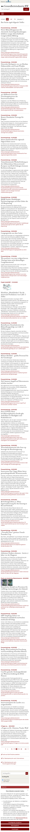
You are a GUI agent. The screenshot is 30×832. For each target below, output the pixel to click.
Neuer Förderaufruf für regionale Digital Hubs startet (12, 141)
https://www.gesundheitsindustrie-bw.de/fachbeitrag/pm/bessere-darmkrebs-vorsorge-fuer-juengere (12, 131)
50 (11, 19)
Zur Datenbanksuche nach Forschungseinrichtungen (9, 763)
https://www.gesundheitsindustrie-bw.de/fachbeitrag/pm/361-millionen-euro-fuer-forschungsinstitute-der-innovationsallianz (14, 108)
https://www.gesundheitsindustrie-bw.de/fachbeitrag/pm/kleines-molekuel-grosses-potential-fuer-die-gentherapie (14, 372)
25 (8, 19)
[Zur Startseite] (15, 6)
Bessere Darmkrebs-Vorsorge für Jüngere (12, 118)
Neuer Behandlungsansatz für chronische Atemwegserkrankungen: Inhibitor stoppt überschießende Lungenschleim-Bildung (13, 33)
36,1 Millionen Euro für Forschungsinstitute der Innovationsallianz (9, 96)
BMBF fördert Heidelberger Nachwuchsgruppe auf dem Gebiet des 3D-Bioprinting (14, 201)
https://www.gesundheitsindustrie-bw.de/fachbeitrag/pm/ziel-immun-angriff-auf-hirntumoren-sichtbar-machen (13, 403)
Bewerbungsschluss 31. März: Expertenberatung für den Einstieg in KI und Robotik (14, 504)
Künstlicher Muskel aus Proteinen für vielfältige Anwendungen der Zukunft (14, 588)
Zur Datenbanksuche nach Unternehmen (13, 758)
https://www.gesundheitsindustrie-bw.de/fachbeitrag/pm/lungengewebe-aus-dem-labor (14, 249)
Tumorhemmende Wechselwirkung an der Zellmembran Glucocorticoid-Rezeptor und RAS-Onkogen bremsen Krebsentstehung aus (14, 165)
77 (14, 749)
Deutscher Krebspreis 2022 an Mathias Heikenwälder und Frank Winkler (14, 65)
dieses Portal (6, 780)
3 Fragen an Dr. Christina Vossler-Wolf (14, 728)
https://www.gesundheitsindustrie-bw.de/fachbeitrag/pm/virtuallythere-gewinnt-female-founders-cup (13, 544)
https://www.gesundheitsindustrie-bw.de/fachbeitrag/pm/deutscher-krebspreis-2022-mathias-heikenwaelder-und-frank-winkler (14, 86)
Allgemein (4, 787)
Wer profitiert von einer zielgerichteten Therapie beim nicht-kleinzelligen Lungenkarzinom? (14, 260)
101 (25, 749)
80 (21, 749)
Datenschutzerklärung (21, 817)
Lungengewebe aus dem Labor (11, 233)
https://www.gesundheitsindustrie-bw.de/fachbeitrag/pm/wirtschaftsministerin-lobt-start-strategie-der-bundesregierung (14, 462)
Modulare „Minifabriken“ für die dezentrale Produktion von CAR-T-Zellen (13, 295)
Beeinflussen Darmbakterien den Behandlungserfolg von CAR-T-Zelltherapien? (12, 327)
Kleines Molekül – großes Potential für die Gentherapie (14, 357)
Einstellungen (15, 829)
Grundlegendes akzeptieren (15, 822)
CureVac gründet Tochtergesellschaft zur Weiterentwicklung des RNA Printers (14, 674)
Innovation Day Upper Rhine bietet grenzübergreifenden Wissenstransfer (14, 472)
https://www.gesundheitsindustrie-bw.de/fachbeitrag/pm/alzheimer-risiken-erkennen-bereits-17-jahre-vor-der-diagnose (15, 571)
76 (11, 749)
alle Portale (6, 781)
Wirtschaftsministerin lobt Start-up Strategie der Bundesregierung (13, 448)
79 (18, 749)
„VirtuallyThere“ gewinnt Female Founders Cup (13, 533)
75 (15, 19)
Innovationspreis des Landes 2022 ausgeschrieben (13, 704)
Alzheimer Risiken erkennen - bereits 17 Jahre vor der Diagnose (15, 554)
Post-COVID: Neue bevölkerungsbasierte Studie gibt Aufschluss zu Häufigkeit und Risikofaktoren (12, 415)
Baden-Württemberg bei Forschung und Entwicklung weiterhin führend (13, 651)
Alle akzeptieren (15, 825)
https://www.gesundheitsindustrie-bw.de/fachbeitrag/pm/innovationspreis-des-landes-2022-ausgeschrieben (15, 719)
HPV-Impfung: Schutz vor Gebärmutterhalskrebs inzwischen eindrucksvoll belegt (13, 618)
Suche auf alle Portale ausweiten (11, 754)
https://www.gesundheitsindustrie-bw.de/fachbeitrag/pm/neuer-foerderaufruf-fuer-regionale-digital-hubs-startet (14, 153)
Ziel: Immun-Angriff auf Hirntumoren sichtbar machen (15, 382)
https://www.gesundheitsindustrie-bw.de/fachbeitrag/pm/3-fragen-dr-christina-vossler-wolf (15, 743)
